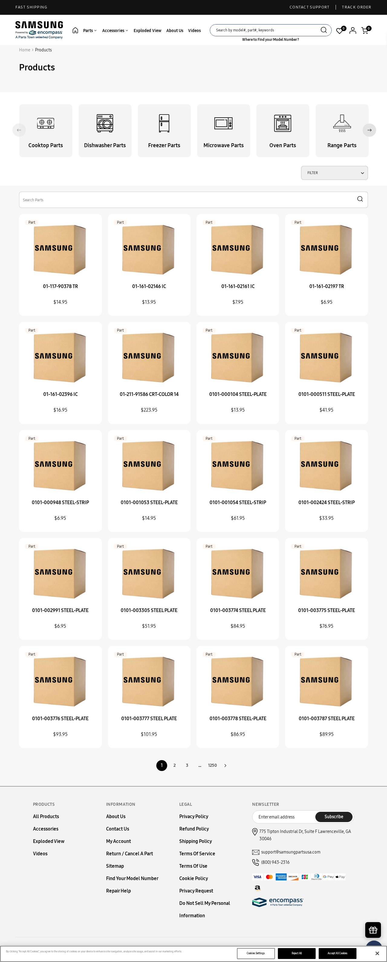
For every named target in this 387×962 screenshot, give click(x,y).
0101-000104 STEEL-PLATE (238, 394)
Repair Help (118, 891)
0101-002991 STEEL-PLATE (60, 610)
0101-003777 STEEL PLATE (149, 718)
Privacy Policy (193, 816)
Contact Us (117, 829)
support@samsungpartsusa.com (290, 852)
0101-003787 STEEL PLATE (327, 718)
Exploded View (147, 30)
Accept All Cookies (337, 953)
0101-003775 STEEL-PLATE (326, 610)
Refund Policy (194, 829)
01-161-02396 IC (60, 394)
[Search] (323, 30)
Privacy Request (196, 891)
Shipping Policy (195, 841)
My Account (118, 841)
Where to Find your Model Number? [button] (270, 39)
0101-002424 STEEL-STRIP (326, 502)
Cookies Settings (256, 953)
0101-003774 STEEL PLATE (238, 610)
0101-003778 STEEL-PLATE (238, 718)
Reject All (297, 953)
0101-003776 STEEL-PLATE (60, 718)
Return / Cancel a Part (129, 854)
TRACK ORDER (356, 7)
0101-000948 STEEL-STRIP (60, 502)
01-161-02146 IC (149, 286)
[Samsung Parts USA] (39, 29)
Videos (194, 30)
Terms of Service (197, 854)
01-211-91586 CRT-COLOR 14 (149, 394)
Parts (88, 30)
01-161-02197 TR (326, 286)
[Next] (225, 765)
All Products (46, 816)
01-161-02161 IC (238, 286)
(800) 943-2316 (275, 862)
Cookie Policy (193, 878)
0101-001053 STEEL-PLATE (149, 502)
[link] (373, 910)
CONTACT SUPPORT (310, 7)
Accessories (113, 30)
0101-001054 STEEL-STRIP (238, 502)
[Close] (377, 953)
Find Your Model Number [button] (132, 878)
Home (24, 50)
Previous (19, 130)
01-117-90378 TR (60, 286)
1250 (212, 765)
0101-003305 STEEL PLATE (149, 610)
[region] (193, 954)
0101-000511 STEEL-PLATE (326, 394)
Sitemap (115, 866)
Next (369, 130)
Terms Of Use (193, 866)
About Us (174, 30)
